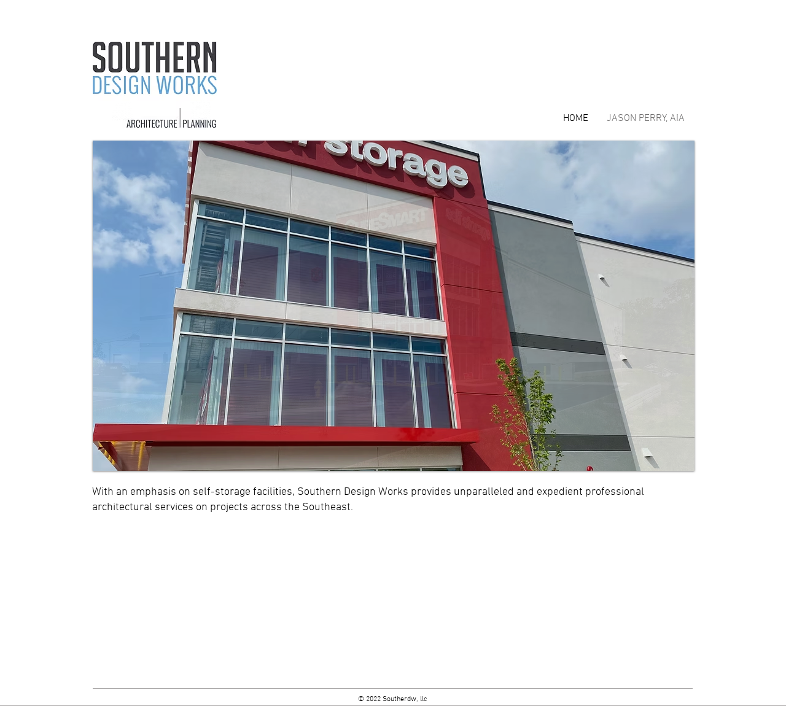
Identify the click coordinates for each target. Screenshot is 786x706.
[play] (669, 460)
